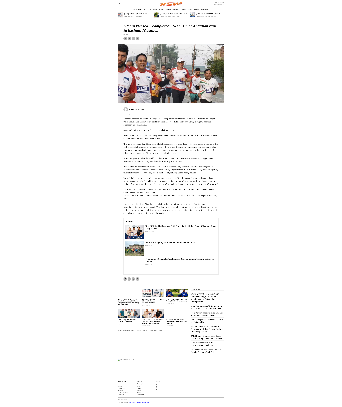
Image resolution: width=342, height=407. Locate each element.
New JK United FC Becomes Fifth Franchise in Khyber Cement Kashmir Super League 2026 (180, 227)
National (125, 34)
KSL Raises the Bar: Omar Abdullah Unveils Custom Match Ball (206, 350)
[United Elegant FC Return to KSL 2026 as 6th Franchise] (192, 15)
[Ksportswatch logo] (171, 4)
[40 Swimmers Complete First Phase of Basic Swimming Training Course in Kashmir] (134, 265)
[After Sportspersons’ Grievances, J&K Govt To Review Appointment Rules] (120, 15)
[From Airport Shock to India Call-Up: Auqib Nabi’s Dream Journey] (156, 15)
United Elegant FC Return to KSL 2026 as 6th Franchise (208, 14)
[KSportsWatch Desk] (126, 109)
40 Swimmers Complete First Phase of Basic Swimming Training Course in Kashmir (179, 260)
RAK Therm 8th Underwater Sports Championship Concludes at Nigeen (176, 321)
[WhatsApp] (133, 38)
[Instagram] (156, 387)
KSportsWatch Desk (137, 109)
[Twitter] (156, 390)
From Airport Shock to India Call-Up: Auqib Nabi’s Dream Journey (173, 14)
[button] (119, 4)
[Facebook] (125, 38)
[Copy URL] (137, 38)
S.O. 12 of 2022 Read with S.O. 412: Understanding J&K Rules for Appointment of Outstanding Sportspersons (128, 301)
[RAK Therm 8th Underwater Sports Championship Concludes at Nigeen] (177, 313)
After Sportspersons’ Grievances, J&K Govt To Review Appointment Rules (136, 14)
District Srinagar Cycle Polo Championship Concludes (170, 242)
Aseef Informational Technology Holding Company (139, 402)
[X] (129, 38)
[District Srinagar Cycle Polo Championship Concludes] (134, 248)
